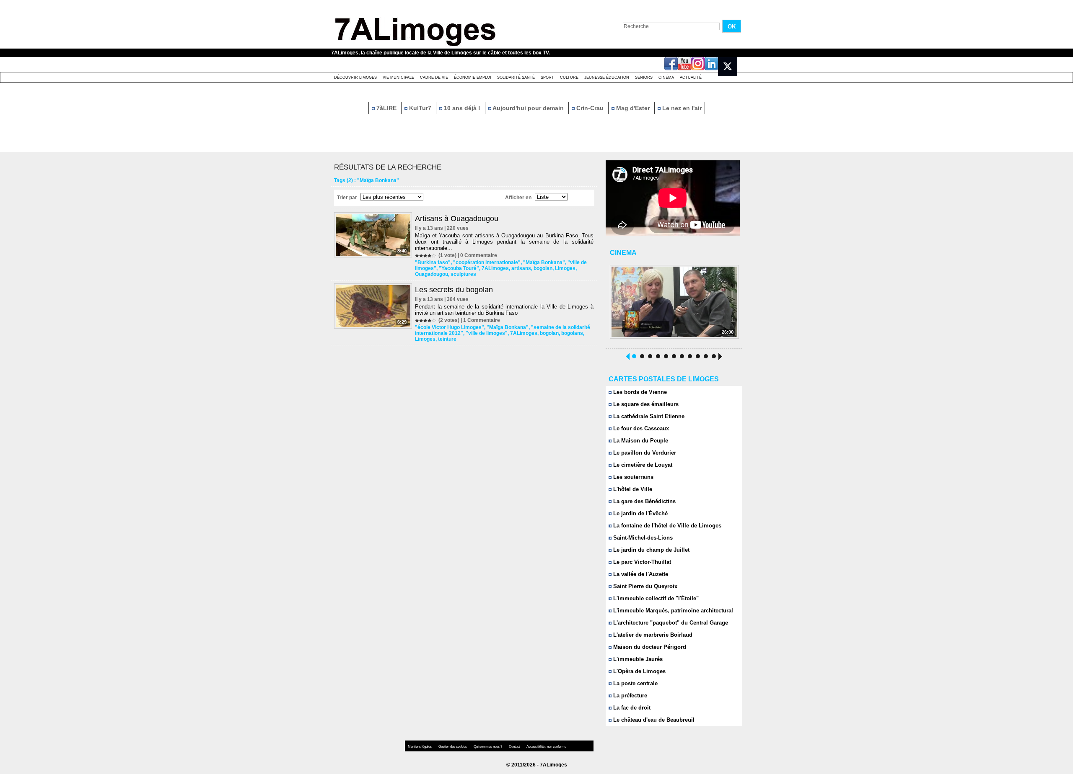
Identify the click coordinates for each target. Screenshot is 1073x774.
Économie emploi (472, 77)
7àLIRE (386, 108)
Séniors (644, 77)
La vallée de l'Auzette (640, 574)
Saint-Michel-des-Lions (642, 538)
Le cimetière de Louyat (642, 465)
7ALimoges (495, 268)
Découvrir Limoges (355, 77)
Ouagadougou (431, 274)
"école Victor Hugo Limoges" (449, 327)
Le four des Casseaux (640, 428)
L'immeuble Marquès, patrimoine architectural (672, 610)
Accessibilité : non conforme (546, 746)
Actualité (691, 77)
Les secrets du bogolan (454, 289)
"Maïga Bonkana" (544, 262)
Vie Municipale (398, 77)
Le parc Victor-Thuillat (641, 562)
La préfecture (629, 695)
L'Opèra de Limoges (639, 671)
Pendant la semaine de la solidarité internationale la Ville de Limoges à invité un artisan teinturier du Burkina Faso (504, 309)
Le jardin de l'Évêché (640, 513)
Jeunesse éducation (606, 77)
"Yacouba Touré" (459, 268)
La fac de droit (631, 708)
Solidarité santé (516, 77)
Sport (547, 77)
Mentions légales (420, 746)
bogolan (543, 268)
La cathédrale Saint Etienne (648, 416)
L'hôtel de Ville (632, 489)
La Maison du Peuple (640, 440)
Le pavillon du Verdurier (644, 453)
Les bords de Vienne (639, 392)
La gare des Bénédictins (644, 501)
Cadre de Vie (434, 77)
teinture (447, 339)
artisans (521, 268)
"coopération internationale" (487, 262)
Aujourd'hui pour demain (528, 108)
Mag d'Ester (632, 108)
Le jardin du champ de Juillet (650, 550)
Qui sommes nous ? (488, 746)
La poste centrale (635, 683)
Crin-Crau (590, 108)
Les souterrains (632, 477)
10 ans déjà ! (462, 108)
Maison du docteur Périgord (649, 647)
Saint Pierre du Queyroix (644, 586)
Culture (569, 77)
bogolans (572, 333)
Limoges (565, 268)
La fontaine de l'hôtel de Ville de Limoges (666, 525)
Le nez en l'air (681, 108)
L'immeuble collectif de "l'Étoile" (655, 598)
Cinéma (666, 77)
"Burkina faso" (433, 262)
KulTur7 (420, 108)
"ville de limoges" (487, 333)
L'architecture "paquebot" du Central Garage (670, 623)
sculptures (463, 274)
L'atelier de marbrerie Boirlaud (652, 635)
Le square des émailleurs (645, 404)
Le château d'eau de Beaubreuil (653, 720)
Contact (515, 746)
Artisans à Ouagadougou (456, 218)
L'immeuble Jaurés (637, 659)
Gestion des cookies (453, 746)
